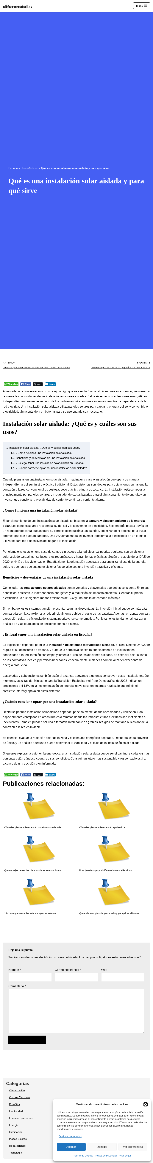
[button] (145, 1104)
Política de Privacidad (106, 1155)
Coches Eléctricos (19, 1097)
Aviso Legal (125, 1155)
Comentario (17, 986)
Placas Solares (29, 167)
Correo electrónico (68, 969)
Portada (13, 167)
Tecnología (15, 1152)
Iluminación (16, 1131)
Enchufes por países (21, 1117)
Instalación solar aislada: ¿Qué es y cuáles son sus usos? (43, 447)
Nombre (14, 969)
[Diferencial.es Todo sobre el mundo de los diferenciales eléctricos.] (18, 6)
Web (104, 969)
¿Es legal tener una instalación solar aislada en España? (47, 462)
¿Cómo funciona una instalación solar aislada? (41, 452)
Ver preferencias (133, 1146)
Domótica (14, 1104)
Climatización (17, 1090)
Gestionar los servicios (70, 1136)
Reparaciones (17, 1145)
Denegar (102, 1146)
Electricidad (16, 1111)
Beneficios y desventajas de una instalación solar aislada (48, 457)
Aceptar (71, 1146)
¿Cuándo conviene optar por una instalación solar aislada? (49, 468)
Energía (13, 1125)
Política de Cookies (83, 1155)
